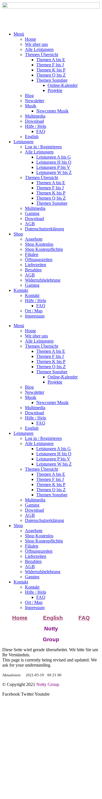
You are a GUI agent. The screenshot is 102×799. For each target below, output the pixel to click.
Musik (30, 105)
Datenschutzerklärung (44, 228)
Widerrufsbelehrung (42, 280)
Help (18, 714)
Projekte (55, 90)
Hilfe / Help (35, 126)
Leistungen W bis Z (54, 172)
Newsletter (34, 100)
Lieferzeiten (35, 264)
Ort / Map (33, 310)
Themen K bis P (50, 69)
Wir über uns (36, 44)
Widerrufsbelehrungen (23, 724)
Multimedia (35, 116)
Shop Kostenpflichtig (44, 249)
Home (30, 39)
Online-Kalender (63, 85)
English (32, 136)
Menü (19, 34)
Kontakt (21, 290)
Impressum (34, 316)
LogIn (57, 714)
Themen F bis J (50, 64)
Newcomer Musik (52, 110)
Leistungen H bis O (53, 162)
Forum (9, 740)
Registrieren (75, 714)
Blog (29, 95)
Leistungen (23, 141)
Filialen (31, 254)
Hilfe (7, 714)
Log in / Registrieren (43, 146)
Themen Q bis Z (51, 75)
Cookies (79, 708)
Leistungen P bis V (53, 167)
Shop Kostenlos (39, 244)
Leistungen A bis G (53, 157)
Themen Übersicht (41, 54)
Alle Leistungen (39, 49)
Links (82, 747)
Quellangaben (44, 747)
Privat (23, 747)
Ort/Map (11, 719)
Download (34, 121)
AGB (30, 223)
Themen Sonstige (51, 80)
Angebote (33, 239)
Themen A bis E (50, 59)
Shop (18, 233)
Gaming (32, 213)
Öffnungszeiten (38, 259)
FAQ (40, 131)
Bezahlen (33, 269)
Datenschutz (52, 708)
